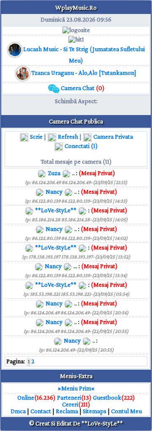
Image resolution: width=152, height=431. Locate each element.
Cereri (70, 404)
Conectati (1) (80, 146)
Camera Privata (112, 136)
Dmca (18, 411)
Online (25, 397)
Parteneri (69, 397)
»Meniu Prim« (76, 388)
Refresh (67, 136)
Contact (40, 411)
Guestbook (107, 397)
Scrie (36, 136)
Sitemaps (94, 411)
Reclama (67, 411)
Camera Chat (82, 88)
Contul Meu (126, 411)
